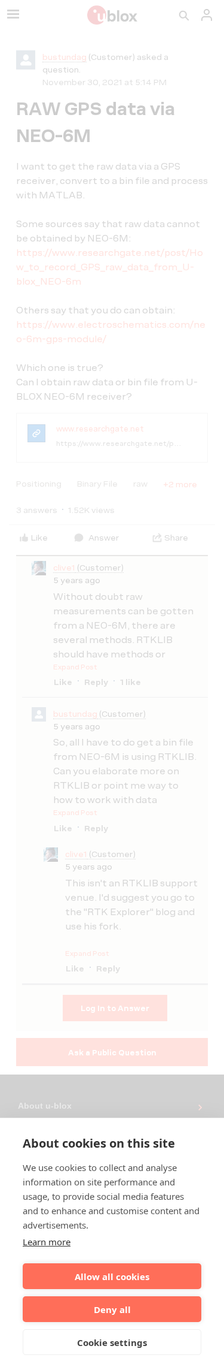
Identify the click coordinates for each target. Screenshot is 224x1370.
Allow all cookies (112, 1277)
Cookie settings (112, 1342)
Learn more (46, 1242)
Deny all (112, 1309)
